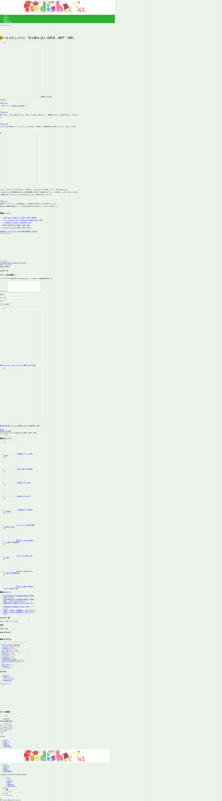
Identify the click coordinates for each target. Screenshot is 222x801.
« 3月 (1, 732)
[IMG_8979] (4, 124)
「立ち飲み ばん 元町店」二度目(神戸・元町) (17, 222)
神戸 (1, 231)
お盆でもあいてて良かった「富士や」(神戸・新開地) (19, 217)
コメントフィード (9, 678)
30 (6, 731)
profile (5, 743)
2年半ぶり (17, 115)
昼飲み (24, 231)
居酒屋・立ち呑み (31, 231)
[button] (24, 263)
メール (3, 298)
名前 (2, 294)
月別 (1, 628)
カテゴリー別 (4, 621)
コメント (3, 291)
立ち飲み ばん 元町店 (17, 106)
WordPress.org (7, 680)
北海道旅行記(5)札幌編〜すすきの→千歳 (16, 603)
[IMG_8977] (4, 103)
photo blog (6, 745)
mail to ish (6, 742)
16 (6, 727)
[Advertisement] (39, 30)
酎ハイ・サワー (7, 231)
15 (4, 727)
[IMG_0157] (4, 201)
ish (31, 610)
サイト (2, 301)
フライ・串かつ (17, 231)
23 (6, 729)
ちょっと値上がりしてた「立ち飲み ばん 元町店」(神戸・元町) (22, 220)
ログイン (6, 675)
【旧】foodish (7, 746)
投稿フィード (7, 677)
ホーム (5, 740)
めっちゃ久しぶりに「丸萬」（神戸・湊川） (17, 227)
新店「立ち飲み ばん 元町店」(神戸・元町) (16, 225)
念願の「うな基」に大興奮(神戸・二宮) (15, 610)
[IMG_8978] (4, 112)
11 (9, 725)
